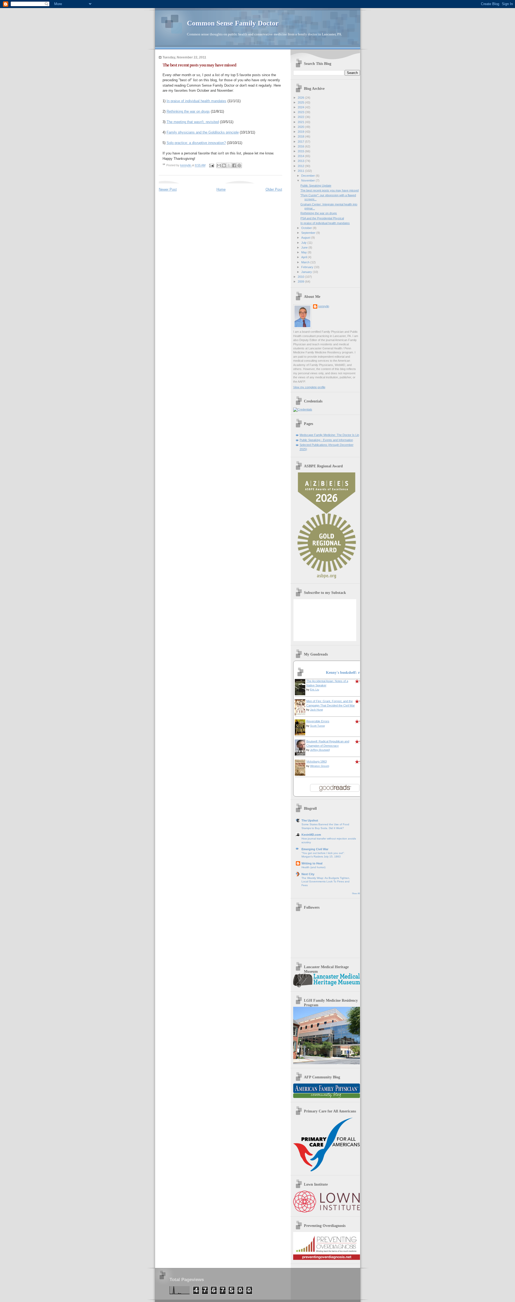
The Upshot (309, 820)
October (307, 228)
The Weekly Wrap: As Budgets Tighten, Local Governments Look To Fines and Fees (325, 881)
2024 (301, 107)
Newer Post (168, 189)
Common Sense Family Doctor (233, 23)
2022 (301, 117)
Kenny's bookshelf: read (345, 672)
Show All (356, 893)
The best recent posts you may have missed (329, 190)
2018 (301, 136)
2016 (301, 146)
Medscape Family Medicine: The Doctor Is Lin (329, 435)
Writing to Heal (311, 863)
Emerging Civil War (314, 849)
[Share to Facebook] (234, 165)
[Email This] (219, 165)
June (304, 247)
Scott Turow (317, 725)
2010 (301, 276)
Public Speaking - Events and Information (326, 440)
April (304, 257)
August (306, 237)
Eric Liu (314, 689)
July (304, 242)
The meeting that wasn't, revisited (193, 122)
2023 (301, 112)
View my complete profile (309, 387)
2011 (301, 170)
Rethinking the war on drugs (188, 111)
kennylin (323, 306)
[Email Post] (211, 165)
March (305, 262)
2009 (301, 281)
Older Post (274, 189)
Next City (307, 874)
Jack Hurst (316, 709)
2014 (301, 156)
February (307, 267)
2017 (301, 141)
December (308, 175)
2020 (301, 126)
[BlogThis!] (224, 165)
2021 (301, 122)
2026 (301, 97)
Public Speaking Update (315, 185)
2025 (301, 102)
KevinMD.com (311, 834)
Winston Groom (319, 765)
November (308, 180)
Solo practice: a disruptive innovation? (196, 143)
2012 (301, 166)
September (308, 232)
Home (221, 189)
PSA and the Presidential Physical (322, 218)
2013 (301, 160)
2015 (301, 151)
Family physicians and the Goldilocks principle (203, 132)
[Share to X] (229, 165)
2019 (301, 131)
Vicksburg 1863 (316, 761)
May (304, 252)
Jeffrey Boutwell (320, 749)
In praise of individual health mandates (196, 101)
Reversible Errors (317, 721)
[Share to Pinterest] (239, 165)
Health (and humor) (313, 867)
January (307, 271)
